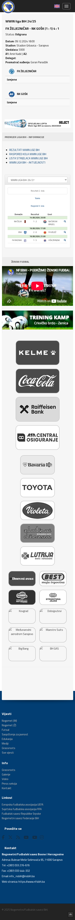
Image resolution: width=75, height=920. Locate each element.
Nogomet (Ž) (9, 725)
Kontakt (6, 788)
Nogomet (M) (9, 721)
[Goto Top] (70, 914)
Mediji (5, 743)
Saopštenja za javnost (15, 734)
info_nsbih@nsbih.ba (22, 876)
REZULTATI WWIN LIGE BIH (24, 150)
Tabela (37, 198)
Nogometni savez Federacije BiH (20, 818)
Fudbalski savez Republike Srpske (21, 814)
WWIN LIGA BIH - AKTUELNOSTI (27, 162)
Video (5, 779)
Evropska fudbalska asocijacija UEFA (22, 804)
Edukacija (7, 739)
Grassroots (8, 748)
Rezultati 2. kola (37, 190)
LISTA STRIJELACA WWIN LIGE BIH (28, 158)
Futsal (5, 730)
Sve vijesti (8, 753)
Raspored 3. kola (37, 205)
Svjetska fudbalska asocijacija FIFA (22, 809)
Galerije (6, 774)
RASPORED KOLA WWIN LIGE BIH (27, 154)
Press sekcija (9, 783)
